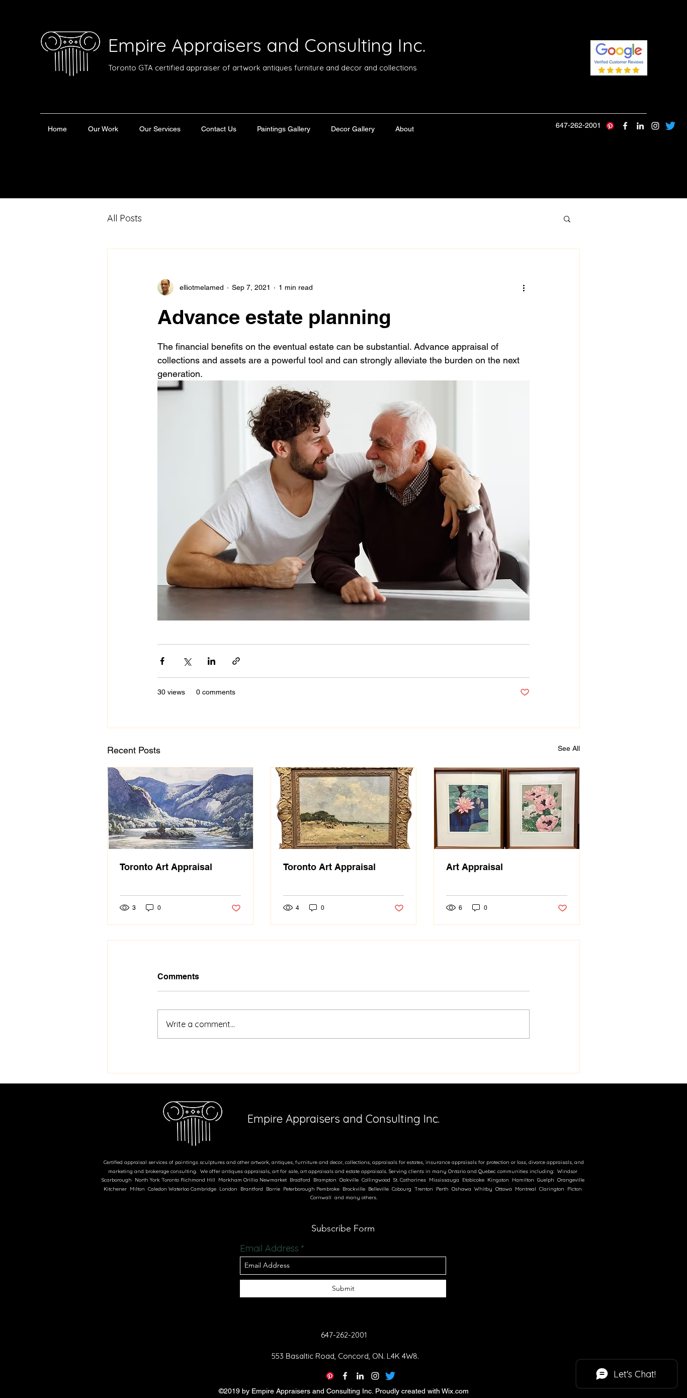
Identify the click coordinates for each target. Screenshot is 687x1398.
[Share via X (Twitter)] (187, 661)
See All (569, 748)
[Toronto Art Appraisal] (180, 808)
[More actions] (524, 287)
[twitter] (625, 126)
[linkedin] (640, 126)
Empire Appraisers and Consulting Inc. (266, 45)
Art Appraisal (474, 867)
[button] (103, 128)
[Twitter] (390, 1376)
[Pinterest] (610, 126)
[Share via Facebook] (162, 661)
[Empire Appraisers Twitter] (670, 126)
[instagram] (655, 126)
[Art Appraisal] (506, 808)
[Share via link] (236, 661)
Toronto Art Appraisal (166, 867)
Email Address (269, 1248)
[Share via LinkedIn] (211, 661)
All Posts (124, 218)
